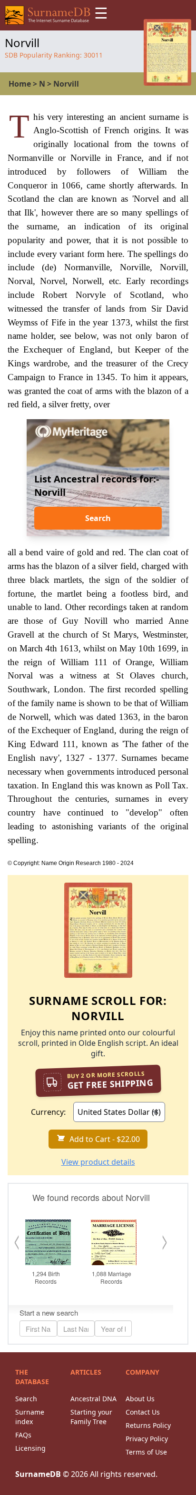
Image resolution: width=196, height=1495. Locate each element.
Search (98, 518)
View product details (98, 1162)
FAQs (23, 1434)
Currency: (48, 1112)
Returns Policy (148, 1425)
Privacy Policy (147, 1438)
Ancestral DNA (93, 1398)
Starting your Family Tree (91, 1416)
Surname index (29, 1416)
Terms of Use (146, 1451)
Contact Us (143, 1411)
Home (20, 84)
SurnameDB (38, 1474)
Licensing (30, 1448)
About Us (140, 1398)
